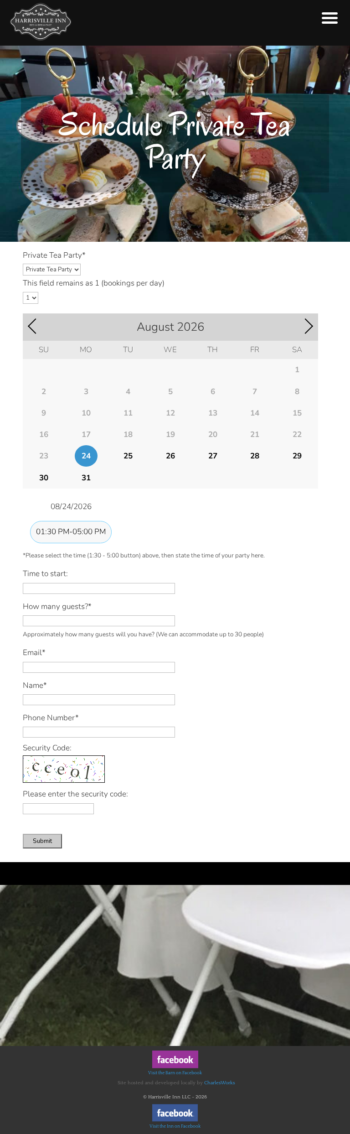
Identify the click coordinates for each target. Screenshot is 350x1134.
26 (170, 456)
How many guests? (57, 606)
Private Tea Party (54, 255)
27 (212, 456)
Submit (42, 841)
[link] (175, 1067)
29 (297, 456)
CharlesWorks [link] (219, 1083)
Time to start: (45, 573)
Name (35, 685)
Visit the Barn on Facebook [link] (175, 1073)
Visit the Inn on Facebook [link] (175, 1126)
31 (86, 478)
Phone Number (51, 718)
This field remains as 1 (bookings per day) (94, 283)
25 (128, 456)
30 (43, 478)
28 (254, 456)
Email (34, 652)
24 (86, 456)
